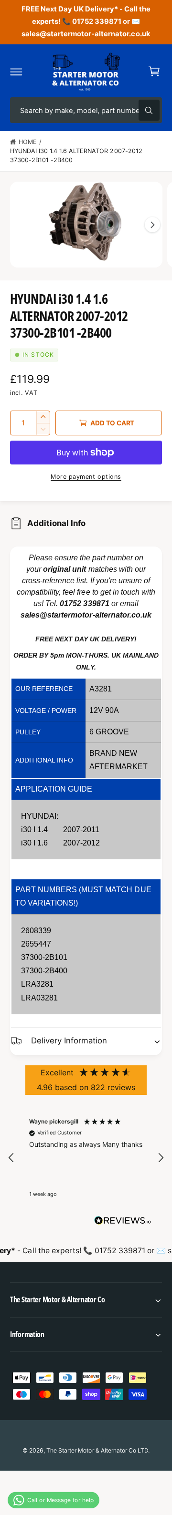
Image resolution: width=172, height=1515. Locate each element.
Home (28, 141)
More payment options (86, 476)
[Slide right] (152, 224)
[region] (86, 1158)
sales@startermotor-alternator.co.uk (86, 615)
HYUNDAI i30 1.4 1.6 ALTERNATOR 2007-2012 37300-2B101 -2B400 (76, 155)
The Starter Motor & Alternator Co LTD (97, 1450)
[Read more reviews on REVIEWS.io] (122, 1222)
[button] (16, 71)
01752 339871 (84, 603)
